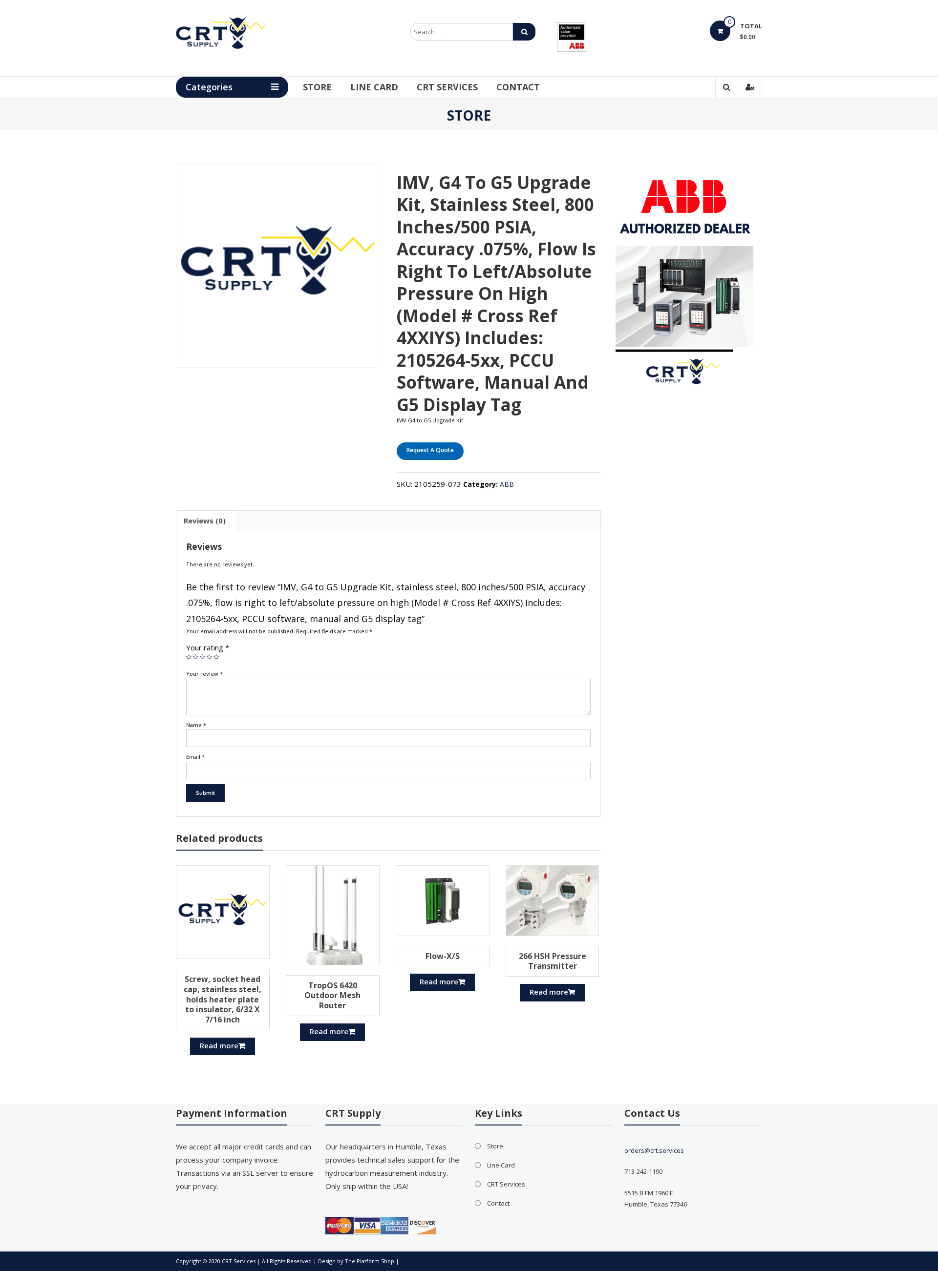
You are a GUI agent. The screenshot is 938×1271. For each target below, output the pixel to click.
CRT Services (447, 87)
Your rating (207, 647)
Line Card (374, 87)
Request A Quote (430, 450)
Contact (518, 87)
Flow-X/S (443, 956)
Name (196, 725)
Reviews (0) (205, 520)
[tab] (204, 521)
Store (317, 87)
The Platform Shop (369, 1261)
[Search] (524, 32)
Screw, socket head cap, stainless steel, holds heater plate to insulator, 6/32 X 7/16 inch (222, 999)
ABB (507, 484)
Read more (219, 1045)
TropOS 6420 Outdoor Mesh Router (332, 995)
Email (195, 756)
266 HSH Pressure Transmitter (552, 961)
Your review (204, 673)
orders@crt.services (654, 1150)
